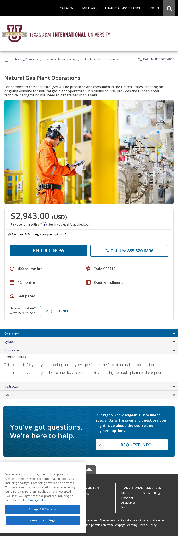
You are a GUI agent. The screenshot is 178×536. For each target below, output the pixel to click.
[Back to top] (89, 487)
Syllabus (10, 341)
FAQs (8, 395)
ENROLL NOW (48, 250)
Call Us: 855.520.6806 (156, 59)
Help (124, 507)
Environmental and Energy (60, 59)
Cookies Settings (43, 520)
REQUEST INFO (58, 311)
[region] (43, 497)
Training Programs (26, 59)
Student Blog (151, 493)
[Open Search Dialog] (169, 8)
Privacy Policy (148, 525)
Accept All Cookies (43, 509)
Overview (11, 333)
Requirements (15, 350)
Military (126, 493)
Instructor (11, 386)
